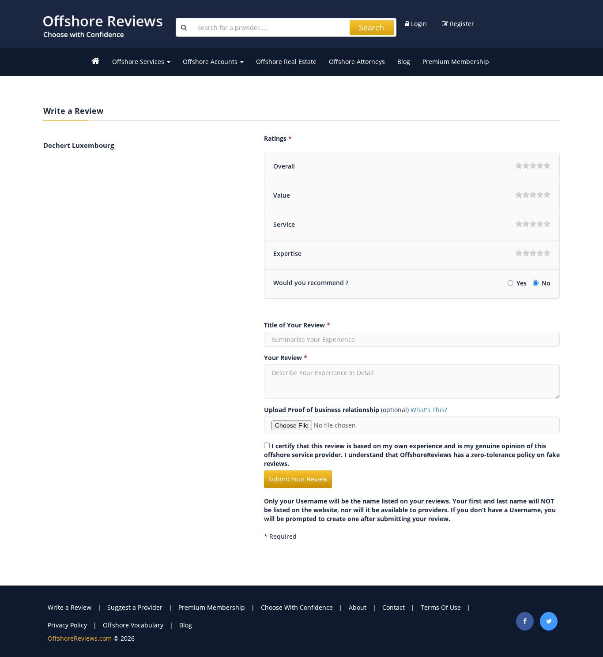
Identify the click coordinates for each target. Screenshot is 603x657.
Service (284, 224)
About (357, 607)
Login (418, 23)
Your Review (285, 357)
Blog (403, 61)
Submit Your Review (298, 479)
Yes (522, 283)
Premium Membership (455, 61)
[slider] (532, 165)
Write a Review (69, 607)
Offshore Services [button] (139, 61)
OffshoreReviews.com (80, 638)
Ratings (278, 138)
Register (461, 23)
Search (371, 27)
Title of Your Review (297, 325)
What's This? (429, 409)
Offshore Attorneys (357, 61)
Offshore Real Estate (286, 61)
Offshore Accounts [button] (211, 61)
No (546, 283)
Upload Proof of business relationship (321, 409)
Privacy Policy (67, 625)
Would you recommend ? (310, 282)
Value (281, 195)
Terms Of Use (441, 607)
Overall (284, 166)
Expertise (287, 253)
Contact (393, 607)
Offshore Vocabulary (133, 625)
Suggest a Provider (134, 607)
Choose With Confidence (297, 607)
